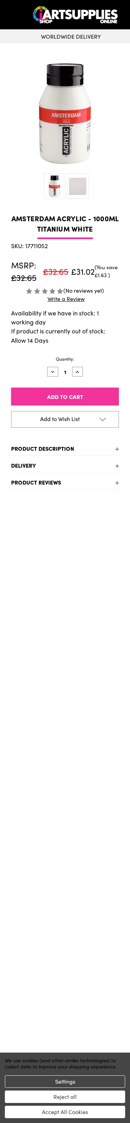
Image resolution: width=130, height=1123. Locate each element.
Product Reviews (36, 482)
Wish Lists (65, 1022)
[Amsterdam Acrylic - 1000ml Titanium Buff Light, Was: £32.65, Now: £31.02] (95, 571)
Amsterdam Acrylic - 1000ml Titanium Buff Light (95, 624)
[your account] (123, 15)
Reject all (65, 1096)
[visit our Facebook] (63, 882)
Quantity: (65, 359)
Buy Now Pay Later (65, 953)
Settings (65, 1081)
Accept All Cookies (65, 1111)
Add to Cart (35, 674)
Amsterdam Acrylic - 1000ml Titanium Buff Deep (35, 624)
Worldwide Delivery (71, 36)
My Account (65, 1000)
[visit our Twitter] (65, 882)
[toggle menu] (17, 14)
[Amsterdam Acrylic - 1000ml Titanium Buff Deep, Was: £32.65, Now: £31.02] (35, 571)
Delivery (23, 465)
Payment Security (65, 942)
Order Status (65, 1011)
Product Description (42, 448)
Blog (65, 964)
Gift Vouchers (65, 909)
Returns (65, 931)
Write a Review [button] (66, 298)
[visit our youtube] (67, 882)
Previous (12, 612)
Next (118, 612)
